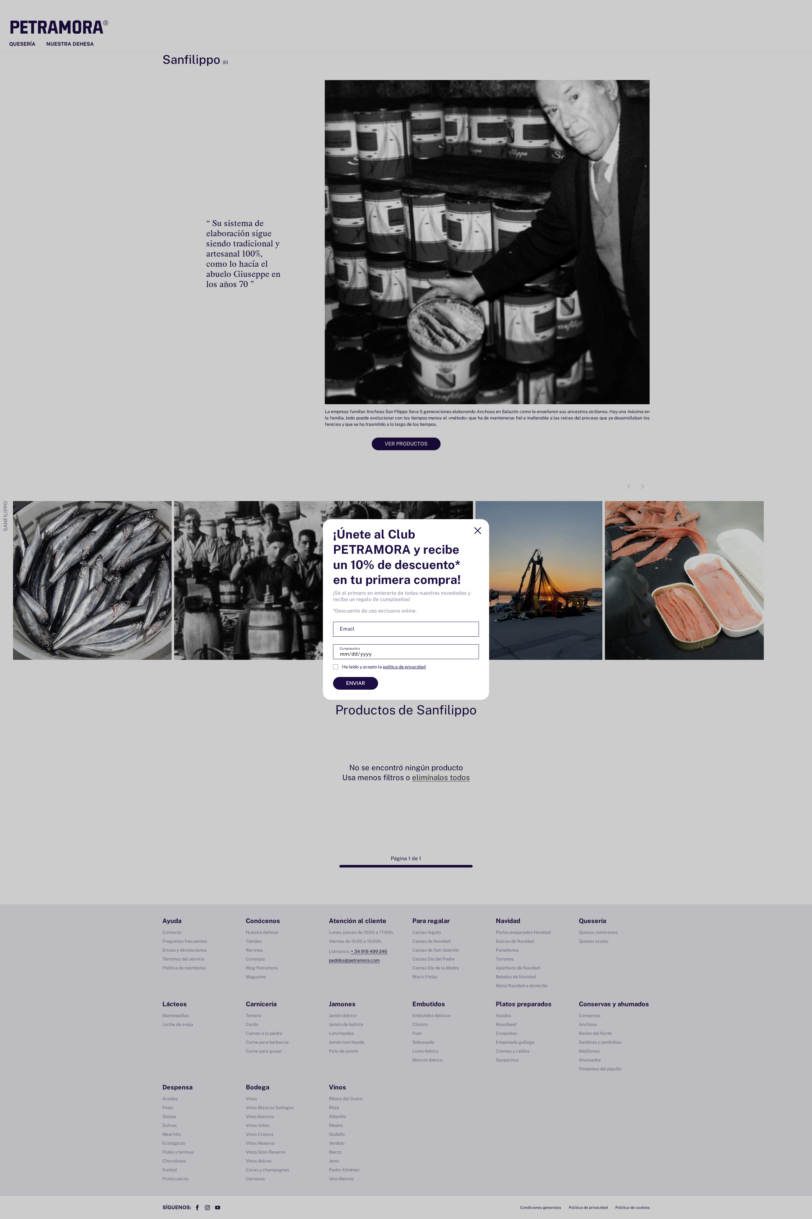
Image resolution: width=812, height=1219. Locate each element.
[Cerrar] (477, 530)
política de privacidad (404, 666)
